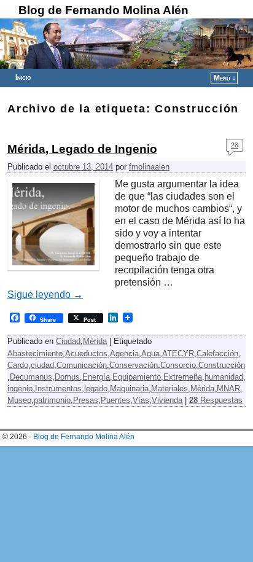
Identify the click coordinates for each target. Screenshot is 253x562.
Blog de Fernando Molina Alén (103, 10)
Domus (67, 376)
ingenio (20, 388)
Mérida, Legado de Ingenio (82, 148)
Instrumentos (58, 388)
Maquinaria (129, 388)
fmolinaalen (149, 166)
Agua (150, 353)
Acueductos (86, 353)
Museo (19, 400)
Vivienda (167, 400)
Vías (141, 400)
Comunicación (81, 365)
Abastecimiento (35, 353)
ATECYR (178, 353)
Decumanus (31, 376)
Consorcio (178, 365)
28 (234, 145)
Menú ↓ (225, 78)
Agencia (124, 353)
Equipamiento (136, 376)
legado (95, 388)
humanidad (223, 376)
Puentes (115, 400)
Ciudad (68, 341)
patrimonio (52, 400)
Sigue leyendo (45, 294)
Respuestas (216, 400)
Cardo (17, 365)
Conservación (133, 365)
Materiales (169, 388)
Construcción (221, 365)
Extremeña (182, 376)
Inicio (23, 77)
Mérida (95, 341)
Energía (96, 376)
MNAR (228, 388)
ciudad (42, 365)
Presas (85, 400)
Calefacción (217, 353)
